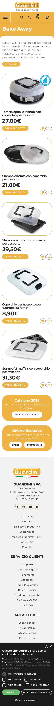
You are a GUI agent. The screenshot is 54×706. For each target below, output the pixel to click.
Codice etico (27, 542)
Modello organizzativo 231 (27, 536)
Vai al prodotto (15, 128)
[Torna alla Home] (27, 6)
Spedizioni (27, 579)
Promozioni (34, 445)
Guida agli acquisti (27, 569)
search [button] (22, 17)
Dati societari (27, 638)
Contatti (27, 547)
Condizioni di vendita (27, 595)
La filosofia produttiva (27, 526)
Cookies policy (27, 622)
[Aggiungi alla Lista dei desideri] (43, 128)
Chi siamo (27, 516)
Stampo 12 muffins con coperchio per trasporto (26, 370)
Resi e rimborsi (27, 590)
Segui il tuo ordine (27, 585)
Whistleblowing (27, 633)
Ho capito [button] (11, 692)
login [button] (29, 17)
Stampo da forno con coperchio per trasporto (24, 241)
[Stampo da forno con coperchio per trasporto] (27, 204)
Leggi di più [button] (11, 64)
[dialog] (27, 674)
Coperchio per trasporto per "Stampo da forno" (21, 306)
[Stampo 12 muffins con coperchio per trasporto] (27, 332)
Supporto (27, 564)
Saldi (15, 445)
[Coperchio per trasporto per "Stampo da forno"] (27, 268)
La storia (27, 521)
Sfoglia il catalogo (27, 414)
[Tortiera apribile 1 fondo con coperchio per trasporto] (27, 75)
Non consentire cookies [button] (36, 692)
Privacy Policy (27, 627)
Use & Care (27, 605)
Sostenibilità (27, 531)
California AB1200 (27, 600)
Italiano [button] (47, 17)
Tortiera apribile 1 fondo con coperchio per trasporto (21, 113)
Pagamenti (27, 574)
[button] (37, 16)
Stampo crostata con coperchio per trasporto (24, 177)
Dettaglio (16, 668)
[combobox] (46, 646)
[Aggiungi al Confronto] (49, 128)
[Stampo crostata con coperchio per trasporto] (27, 140)
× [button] (51, 646)
